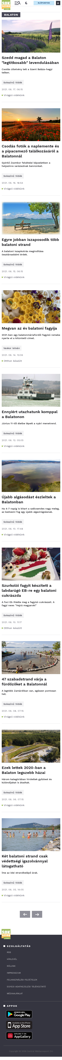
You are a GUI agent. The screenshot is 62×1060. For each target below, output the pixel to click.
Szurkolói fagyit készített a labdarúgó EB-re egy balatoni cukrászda (29, 590)
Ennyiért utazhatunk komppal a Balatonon (30, 414)
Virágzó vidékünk (14, 95)
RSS (9, 952)
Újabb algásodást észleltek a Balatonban (29, 499)
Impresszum (14, 973)
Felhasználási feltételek (22, 980)
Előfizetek (44, 3)
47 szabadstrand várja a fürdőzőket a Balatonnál (24, 681)
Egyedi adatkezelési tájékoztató (26, 986)
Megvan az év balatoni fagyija (29, 328)
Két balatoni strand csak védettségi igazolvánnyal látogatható (25, 861)
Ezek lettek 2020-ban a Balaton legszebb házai (24, 770)
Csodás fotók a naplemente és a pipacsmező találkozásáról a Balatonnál (30, 151)
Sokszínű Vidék (12, 82)
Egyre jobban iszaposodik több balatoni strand (30, 242)
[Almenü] (17, 3)
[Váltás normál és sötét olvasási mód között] (26, 3)
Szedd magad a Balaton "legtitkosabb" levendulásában (30, 60)
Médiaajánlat (15, 993)
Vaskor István (11, 348)
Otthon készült (13, 360)
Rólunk (11, 966)
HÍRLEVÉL (12, 959)
